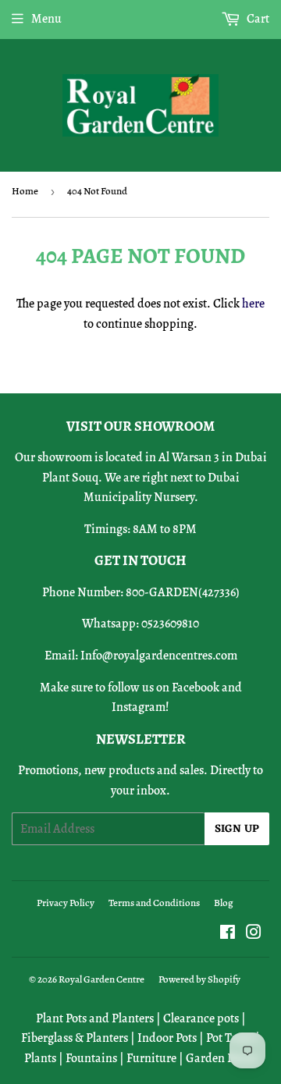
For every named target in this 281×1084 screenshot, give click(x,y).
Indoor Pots (167, 1038)
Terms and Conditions (154, 902)
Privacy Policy (65, 902)
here (253, 303)
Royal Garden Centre (101, 979)
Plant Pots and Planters (95, 1018)
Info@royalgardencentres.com (158, 655)
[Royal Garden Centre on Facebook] (227, 934)
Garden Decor (222, 1058)
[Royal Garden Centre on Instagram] (253, 934)
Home (25, 190)
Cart (256, 18)
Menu (46, 18)
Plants (40, 1058)
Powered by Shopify (199, 979)
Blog (223, 902)
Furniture (151, 1058)
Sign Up (237, 829)
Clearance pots (201, 1018)
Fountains (91, 1058)
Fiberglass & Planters (74, 1038)
